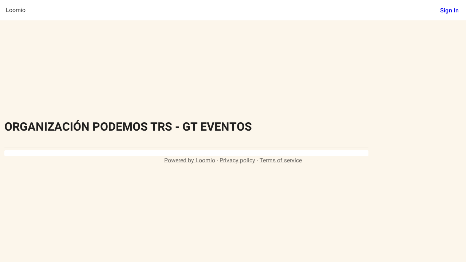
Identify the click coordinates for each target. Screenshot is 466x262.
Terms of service (281, 160)
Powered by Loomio (189, 160)
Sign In (449, 10)
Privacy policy (237, 160)
